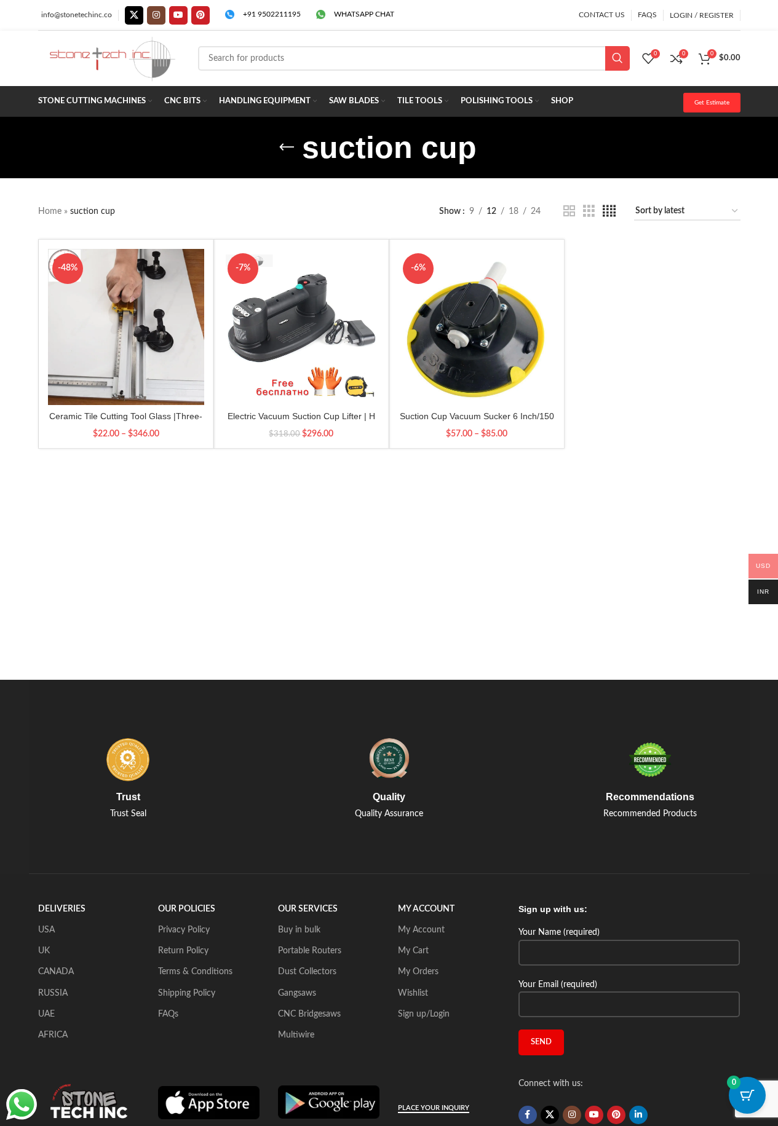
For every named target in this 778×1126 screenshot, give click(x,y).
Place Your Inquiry (433, 1107)
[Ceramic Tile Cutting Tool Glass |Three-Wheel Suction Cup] (126, 327)
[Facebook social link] (527, 1115)
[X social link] (134, 15)
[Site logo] (112, 58)
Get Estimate (711, 103)
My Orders (418, 971)
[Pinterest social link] (200, 15)
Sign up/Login (424, 1014)
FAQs (168, 1014)
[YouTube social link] (178, 15)
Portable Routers (309, 951)
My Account (421, 930)
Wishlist (413, 993)
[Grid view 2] (569, 211)
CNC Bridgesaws (309, 1014)
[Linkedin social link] (638, 1115)
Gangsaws (297, 993)
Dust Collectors (307, 971)
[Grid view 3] (589, 211)
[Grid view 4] (609, 211)
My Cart (413, 951)
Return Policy (183, 951)
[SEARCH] (617, 58)
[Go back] (286, 147)
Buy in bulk (299, 930)
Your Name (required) (559, 932)
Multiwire (296, 1035)
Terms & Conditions (195, 971)
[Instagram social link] (156, 15)
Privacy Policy (184, 930)
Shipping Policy (186, 993)
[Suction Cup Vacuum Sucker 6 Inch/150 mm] (477, 327)
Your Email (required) (557, 984)
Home (50, 211)
